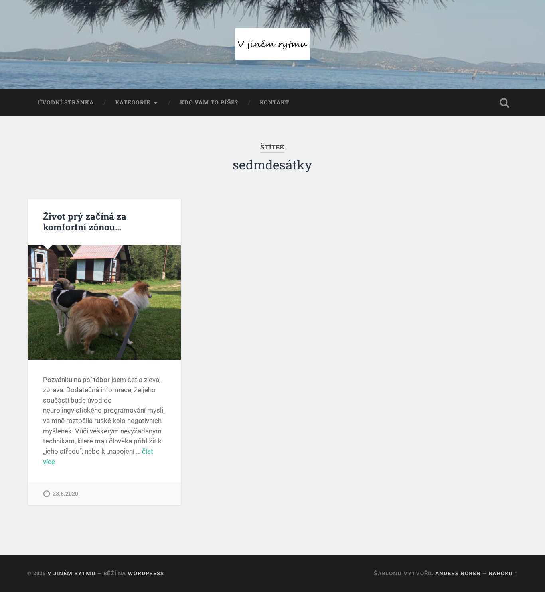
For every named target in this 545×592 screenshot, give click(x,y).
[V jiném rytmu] (272, 44)
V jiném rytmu (71, 573)
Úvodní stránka (66, 102)
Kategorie (132, 102)
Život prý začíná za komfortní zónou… (84, 221)
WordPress (146, 573)
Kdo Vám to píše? (209, 102)
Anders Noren (458, 573)
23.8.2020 (65, 493)
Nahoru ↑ (503, 573)
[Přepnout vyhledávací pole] (504, 102)
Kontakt (274, 102)
